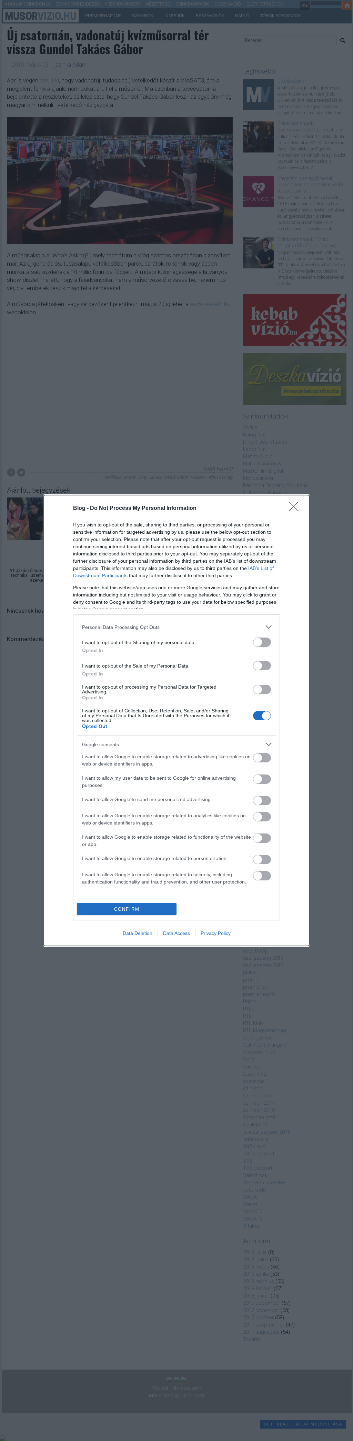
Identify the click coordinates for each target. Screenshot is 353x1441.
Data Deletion (137, 933)
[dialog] (176, 720)
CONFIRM (127, 909)
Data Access (176, 933)
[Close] (295, 508)
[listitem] (176, 627)
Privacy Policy (216, 933)
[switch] (262, 642)
